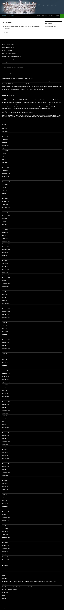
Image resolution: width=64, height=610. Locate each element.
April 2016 (5, 452)
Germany (4, 578)
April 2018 (5, 393)
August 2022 (5, 252)
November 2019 (6, 342)
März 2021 (5, 300)
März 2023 (5, 232)
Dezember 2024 (6, 173)
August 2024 (5, 184)
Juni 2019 (4, 356)
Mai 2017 (4, 421)
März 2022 (5, 266)
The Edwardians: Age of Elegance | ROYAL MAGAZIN (15, 99)
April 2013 (5, 528)
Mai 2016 (4, 449)
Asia (3, 570)
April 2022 (5, 263)
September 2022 (6, 249)
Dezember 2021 (6, 275)
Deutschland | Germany (8, 47)
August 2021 (5, 286)
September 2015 (6, 472)
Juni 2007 (4, 554)
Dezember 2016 (6, 432)
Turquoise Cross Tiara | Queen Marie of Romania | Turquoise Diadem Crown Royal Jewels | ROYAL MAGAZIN (28, 106)
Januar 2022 (5, 272)
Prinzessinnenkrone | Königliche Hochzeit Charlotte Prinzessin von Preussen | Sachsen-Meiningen (27, 104)
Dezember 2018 (6, 373)
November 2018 (6, 376)
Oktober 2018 (5, 379)
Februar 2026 (5, 136)
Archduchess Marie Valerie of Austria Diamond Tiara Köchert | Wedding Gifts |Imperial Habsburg (26, 81)
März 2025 (5, 165)
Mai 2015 (4, 480)
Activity (38, 15)
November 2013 (6, 511)
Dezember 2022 (6, 241)
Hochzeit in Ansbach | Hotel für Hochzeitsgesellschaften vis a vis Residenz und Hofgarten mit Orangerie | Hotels (29, 581)
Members (57, 15)
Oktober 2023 (5, 213)
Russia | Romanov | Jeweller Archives (11, 56)
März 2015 (5, 486)
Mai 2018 (4, 390)
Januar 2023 (5, 238)
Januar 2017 (5, 430)
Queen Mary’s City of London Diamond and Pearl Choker (16, 83)
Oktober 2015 (5, 469)
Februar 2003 (5, 559)
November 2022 (6, 244)
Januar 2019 (5, 370)
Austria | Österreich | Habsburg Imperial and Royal (15, 62)
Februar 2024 (5, 201)
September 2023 (6, 215)
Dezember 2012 (6, 537)
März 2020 (5, 334)
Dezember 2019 (6, 339)
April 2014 (5, 503)
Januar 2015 (5, 489)
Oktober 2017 (5, 407)
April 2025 (5, 162)
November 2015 (6, 466)
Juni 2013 (4, 526)
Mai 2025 (4, 159)
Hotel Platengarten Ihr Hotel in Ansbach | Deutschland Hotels (17, 587)
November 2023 (6, 210)
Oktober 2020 (5, 314)
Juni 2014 (4, 497)
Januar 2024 (5, 204)
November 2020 (6, 311)
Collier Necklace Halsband (9, 53)
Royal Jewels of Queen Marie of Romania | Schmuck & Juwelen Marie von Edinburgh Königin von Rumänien (31, 107)
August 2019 (5, 351)
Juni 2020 (4, 325)
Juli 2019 (4, 354)
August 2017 (5, 413)
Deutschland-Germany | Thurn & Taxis (11, 64)
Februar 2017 (5, 427)
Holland (4, 584)
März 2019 (5, 365)
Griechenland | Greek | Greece (9, 59)
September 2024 (6, 181)
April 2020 (5, 331)
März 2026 (5, 134)
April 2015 (5, 483)
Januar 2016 (5, 461)
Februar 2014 (5, 509)
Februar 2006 (5, 557)
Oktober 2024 (5, 179)
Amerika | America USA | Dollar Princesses (12, 67)
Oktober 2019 (5, 345)
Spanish (4, 601)
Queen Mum (5, 592)
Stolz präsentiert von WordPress (9, 608)
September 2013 (6, 517)
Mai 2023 (4, 227)
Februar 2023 (5, 235)
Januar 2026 (5, 139)
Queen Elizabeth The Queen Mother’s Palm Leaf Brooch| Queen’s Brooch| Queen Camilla (23, 89)
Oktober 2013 (5, 514)
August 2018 (5, 385)
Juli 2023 (4, 221)
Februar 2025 (5, 167)
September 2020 (6, 317)
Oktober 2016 (5, 438)
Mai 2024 (4, 193)
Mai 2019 (4, 359)
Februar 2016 (5, 458)
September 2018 (6, 382)
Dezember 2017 (6, 401)
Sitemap (4, 598)
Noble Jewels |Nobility (8, 44)
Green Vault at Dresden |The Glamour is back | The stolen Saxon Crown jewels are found (31, 111)
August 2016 (5, 444)
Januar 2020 (5, 337)
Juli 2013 (4, 523)
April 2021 (5, 297)
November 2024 (6, 176)
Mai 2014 (4, 500)
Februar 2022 (5, 269)
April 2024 (5, 196)
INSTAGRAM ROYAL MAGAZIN (10, 589)
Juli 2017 (4, 416)
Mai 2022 (4, 260)
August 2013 (5, 520)
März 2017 (5, 424)
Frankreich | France (7, 50)
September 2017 (6, 410)
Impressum (44, 15)
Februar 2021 (5, 303)
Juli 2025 (4, 153)
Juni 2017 (4, 418)
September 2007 (6, 548)
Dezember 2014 (6, 492)
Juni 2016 (4, 447)
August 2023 (5, 218)
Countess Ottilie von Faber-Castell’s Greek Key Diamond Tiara (17, 78)
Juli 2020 (4, 322)
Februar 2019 (5, 368)
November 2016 (6, 435)
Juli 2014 (4, 494)
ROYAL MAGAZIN (8, 16)
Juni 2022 (4, 258)
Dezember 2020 (6, 308)
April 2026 (5, 131)
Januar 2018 (5, 399)
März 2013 (5, 531)
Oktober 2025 (5, 145)
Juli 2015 (4, 478)
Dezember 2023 (6, 207)
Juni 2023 (4, 224)
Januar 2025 (5, 170)
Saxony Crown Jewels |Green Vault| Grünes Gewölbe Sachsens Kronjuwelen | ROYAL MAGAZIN (25, 111)
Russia (3, 595)
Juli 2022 (4, 255)
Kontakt (51, 15)
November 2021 (6, 277)
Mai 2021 (4, 294)
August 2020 (5, 320)
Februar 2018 (5, 396)
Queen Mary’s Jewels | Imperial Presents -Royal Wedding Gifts (44, 99)
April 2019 (5, 362)
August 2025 (5, 150)
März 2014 (5, 506)
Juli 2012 (4, 540)
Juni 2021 (4, 291)
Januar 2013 (5, 534)
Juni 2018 (4, 387)
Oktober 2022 (5, 246)
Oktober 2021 (5, 280)
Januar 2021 (5, 306)
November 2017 (6, 404)
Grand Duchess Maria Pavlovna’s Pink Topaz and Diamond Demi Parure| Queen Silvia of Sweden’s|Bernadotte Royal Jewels (32, 86)
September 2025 (6, 148)
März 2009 (5, 542)
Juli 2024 (4, 187)
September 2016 (6, 441)
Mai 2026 (4, 128)
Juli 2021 (4, 289)
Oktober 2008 (5, 545)
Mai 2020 (4, 328)
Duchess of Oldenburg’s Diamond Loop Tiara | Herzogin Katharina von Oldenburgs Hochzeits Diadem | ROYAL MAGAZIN (31, 102)
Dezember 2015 (6, 463)
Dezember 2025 (6, 142)
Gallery (4, 575)
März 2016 (5, 455)
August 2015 (5, 475)
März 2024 (5, 198)
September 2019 (6, 348)
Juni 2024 (4, 190)
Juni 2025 (4, 156)
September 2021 (6, 283)
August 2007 (5, 551)
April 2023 (5, 229)
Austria (4, 572)
